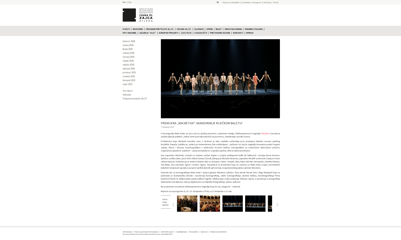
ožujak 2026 (128, 60)
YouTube (267, 2)
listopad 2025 (129, 80)
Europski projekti (168, 32)
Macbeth (265, 133)
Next (276, 205)
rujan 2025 (127, 84)
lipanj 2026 (128, 49)
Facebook (246, 2)
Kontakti (238, 32)
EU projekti (193, 232)
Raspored (138, 29)
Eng (129, 2)
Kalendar (127, 94)
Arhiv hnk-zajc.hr (167, 232)
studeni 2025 (129, 76)
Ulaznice (199, 29)
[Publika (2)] (210, 203)
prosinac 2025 (129, 72)
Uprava (249, 32)
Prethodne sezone (220, 32)
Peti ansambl (130, 32)
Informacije (127, 232)
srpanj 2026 (128, 45)
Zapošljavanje (181, 232)
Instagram (257, 2)
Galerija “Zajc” (147, 32)
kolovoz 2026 (129, 41)
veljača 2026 (128, 64)
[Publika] (187, 203)
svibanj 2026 (128, 52)
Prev (174, 205)
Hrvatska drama (233, 29)
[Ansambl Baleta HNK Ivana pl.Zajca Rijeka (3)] (232, 203)
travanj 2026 (128, 56)
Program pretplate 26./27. (160, 29)
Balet (219, 29)
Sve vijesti (128, 90)
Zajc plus (186, 32)
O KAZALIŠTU (200, 32)
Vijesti (126, 29)
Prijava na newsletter (231, 2)
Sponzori (204, 232)
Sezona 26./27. (184, 29)
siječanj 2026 (129, 68)
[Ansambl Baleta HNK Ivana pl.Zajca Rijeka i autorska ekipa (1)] (255, 203)
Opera (209, 29)
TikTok (275, 2)
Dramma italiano (254, 29)
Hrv (124, 2)
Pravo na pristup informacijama (146, 232)
